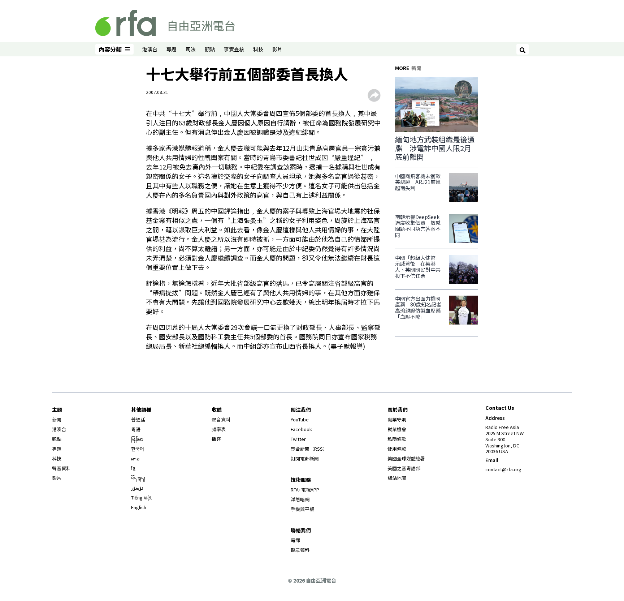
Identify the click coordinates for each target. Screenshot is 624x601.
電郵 (295, 540)
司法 (191, 49)
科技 (258, 49)
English (138, 507)
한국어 (137, 448)
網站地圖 (396, 478)
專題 (171, 49)
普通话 (138, 419)
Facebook (301, 429)
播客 (216, 438)
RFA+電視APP (305, 489)
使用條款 (396, 448)
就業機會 (396, 429)
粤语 (135, 429)
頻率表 (219, 429)
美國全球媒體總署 (406, 458)
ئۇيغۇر (137, 487)
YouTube (300, 419)
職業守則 (396, 419)
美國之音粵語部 (403, 468)
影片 (277, 49)
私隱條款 (396, 438)
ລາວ (135, 458)
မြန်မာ (137, 438)
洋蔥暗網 (300, 499)
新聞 (56, 419)
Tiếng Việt (141, 497)
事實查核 (234, 49)
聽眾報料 (300, 549)
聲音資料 (61, 468)
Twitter (298, 438)
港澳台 (149, 49)
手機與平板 (302, 509)
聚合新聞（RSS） (309, 448)
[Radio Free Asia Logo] (165, 21)
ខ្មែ (133, 468)
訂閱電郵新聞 (305, 458)
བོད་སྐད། (138, 478)
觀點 (210, 49)
